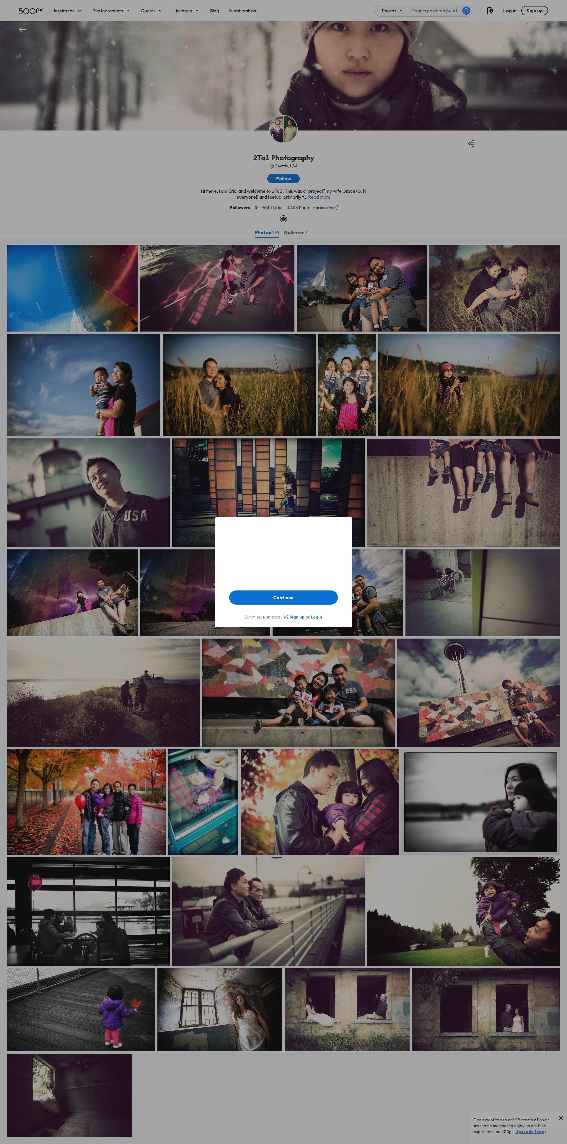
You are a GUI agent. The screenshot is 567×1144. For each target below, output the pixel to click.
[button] (283, 597)
